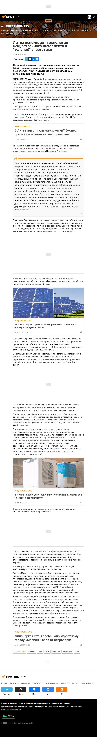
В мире (4, 683)
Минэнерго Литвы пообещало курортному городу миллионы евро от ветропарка (46, 638)
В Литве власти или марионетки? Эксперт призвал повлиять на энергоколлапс (46, 132)
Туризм (75, 683)
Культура (65, 683)
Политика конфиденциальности (38, 703)
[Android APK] (8, 716)
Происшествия (52, 683)
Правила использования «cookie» (14, 706)
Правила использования (60, 703)
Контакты (21, 703)
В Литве (47, 652)
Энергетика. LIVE (23, 126)
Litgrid (77, 652)
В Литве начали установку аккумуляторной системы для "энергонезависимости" (48, 496)
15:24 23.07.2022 (19, 54)
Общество (25, 683)
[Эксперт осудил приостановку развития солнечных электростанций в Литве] (48, 303)
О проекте (5, 703)
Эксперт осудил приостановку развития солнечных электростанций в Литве (45, 326)
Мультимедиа (87, 683)
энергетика (31, 652)
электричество (67, 652)
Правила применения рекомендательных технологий (48, 706)
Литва (40, 652)
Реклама (13, 703)
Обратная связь (76, 706)
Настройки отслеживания (11, 710)
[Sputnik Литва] (11, 19)
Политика (14, 683)
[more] (81, 139)
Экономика (56, 652)
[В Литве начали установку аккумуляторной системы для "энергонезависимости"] (48, 473)
